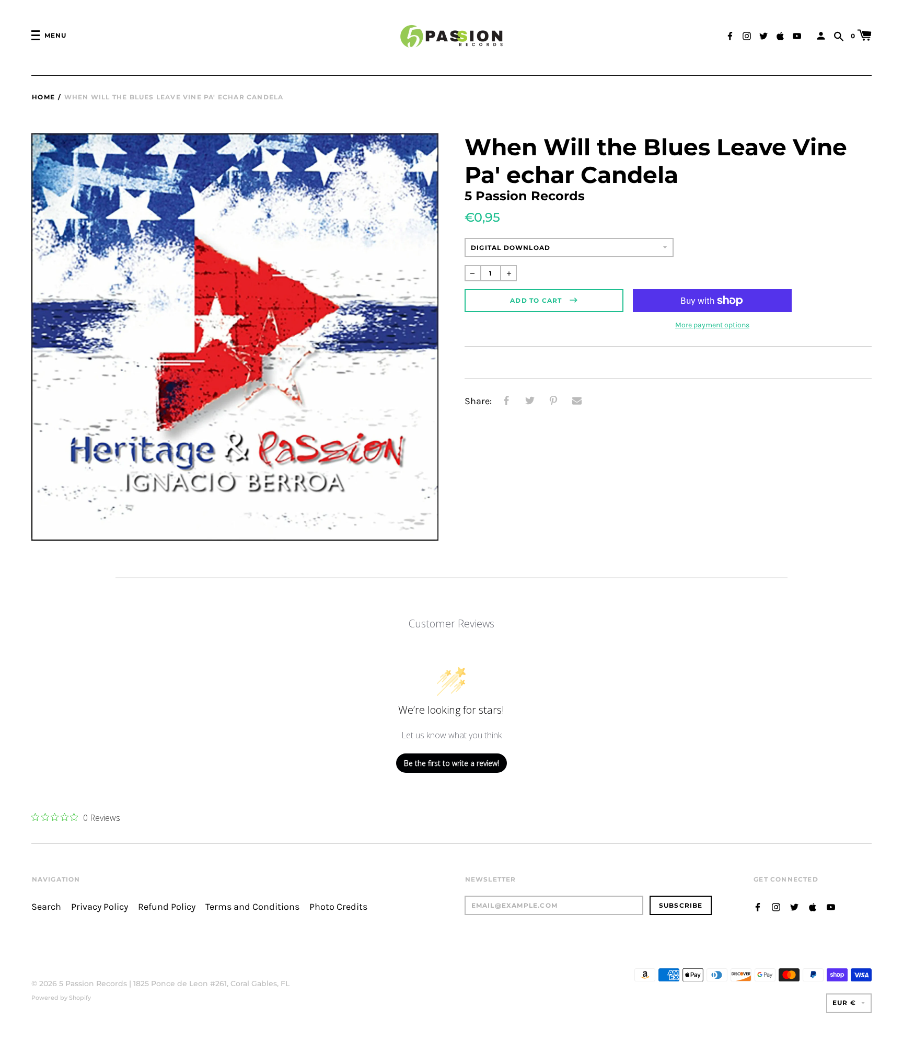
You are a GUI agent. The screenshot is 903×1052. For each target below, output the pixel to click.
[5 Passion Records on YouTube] (797, 35)
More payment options (712, 325)
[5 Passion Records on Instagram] (747, 35)
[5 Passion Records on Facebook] (730, 35)
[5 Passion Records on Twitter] (763, 35)
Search (46, 906)
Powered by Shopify (61, 997)
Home (43, 97)
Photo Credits (338, 906)
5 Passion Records (93, 983)
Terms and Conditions (252, 906)
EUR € (844, 1003)
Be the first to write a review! (451, 763)
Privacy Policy (99, 906)
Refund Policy (166, 906)
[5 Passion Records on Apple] (780, 35)
